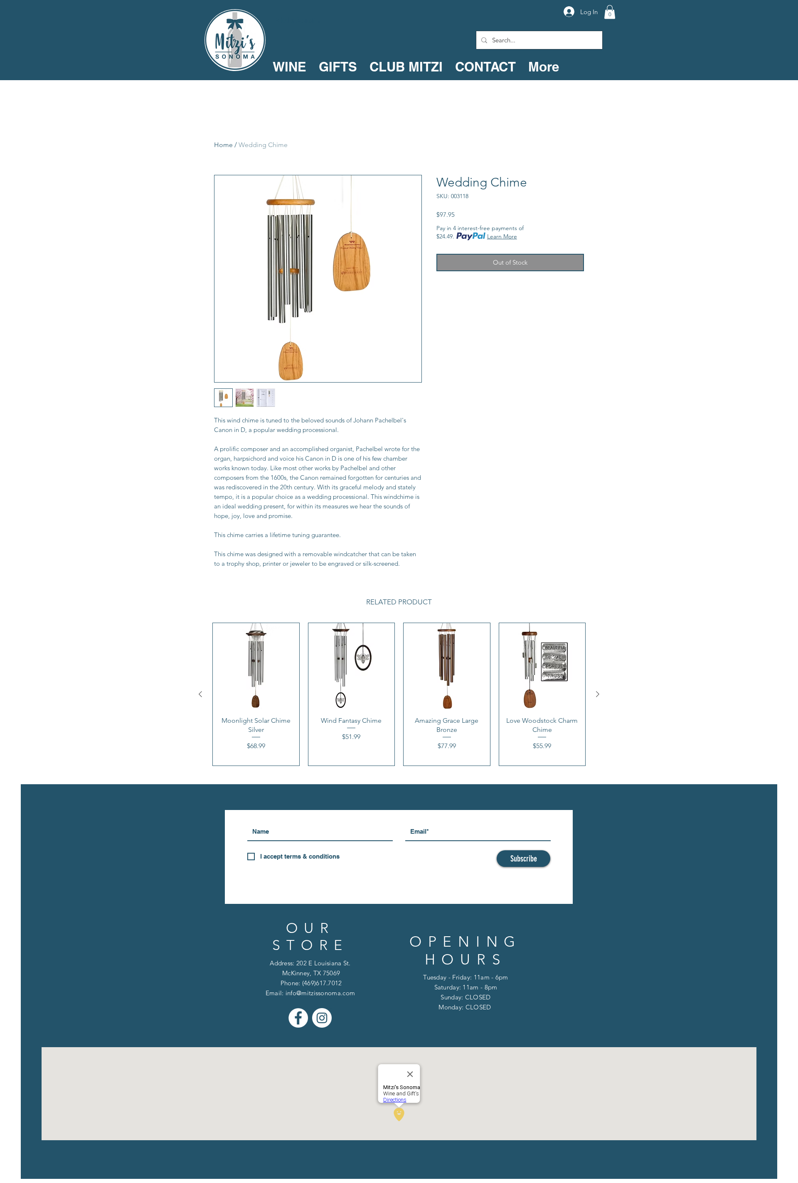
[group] (399, 694)
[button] (610, 12)
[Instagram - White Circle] (322, 1018)
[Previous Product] (200, 694)
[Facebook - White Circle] (298, 1018)
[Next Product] (598, 694)
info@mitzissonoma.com (320, 993)
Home (223, 145)
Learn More (502, 236)
